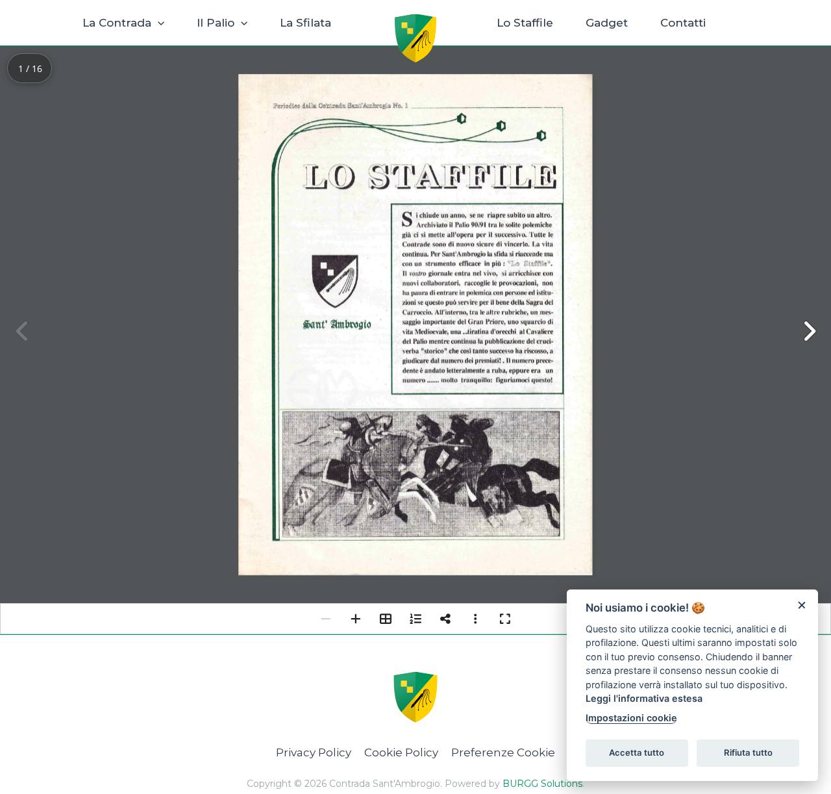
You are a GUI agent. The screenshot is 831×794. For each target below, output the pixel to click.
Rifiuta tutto (748, 752)
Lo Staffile (525, 22)
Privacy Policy (313, 752)
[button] (157, 22)
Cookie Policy (401, 752)
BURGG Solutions (542, 783)
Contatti (683, 22)
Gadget (607, 22)
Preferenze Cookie (503, 752)
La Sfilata (305, 22)
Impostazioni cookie (631, 717)
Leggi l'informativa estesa (644, 698)
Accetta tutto (636, 752)
